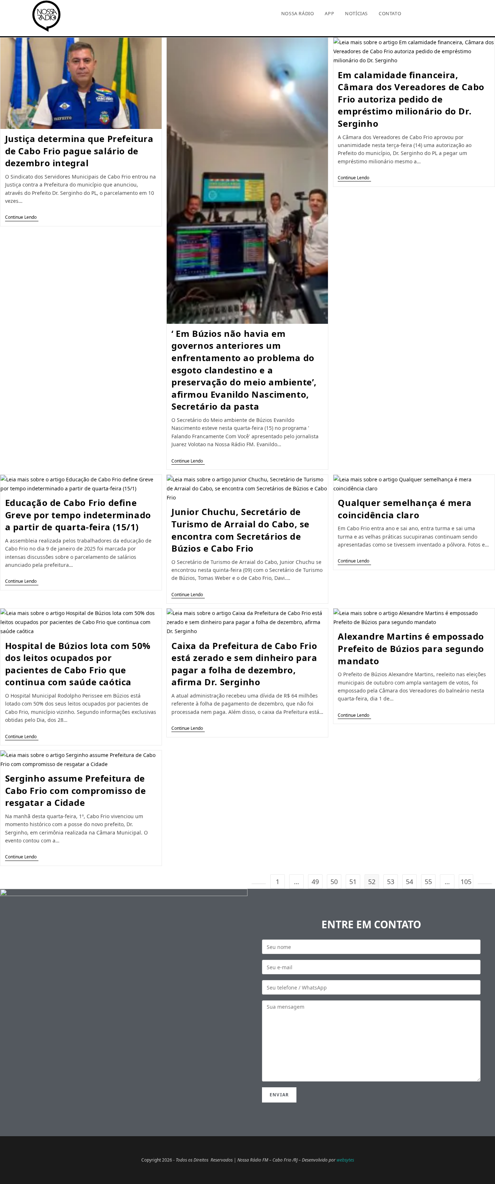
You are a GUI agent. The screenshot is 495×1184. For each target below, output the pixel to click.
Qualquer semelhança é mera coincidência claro (405, 509)
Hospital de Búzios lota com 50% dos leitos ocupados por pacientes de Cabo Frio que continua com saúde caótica (78, 664)
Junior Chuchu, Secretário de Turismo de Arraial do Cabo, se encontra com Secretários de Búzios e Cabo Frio (240, 530)
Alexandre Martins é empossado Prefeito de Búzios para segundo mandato (411, 648)
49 (315, 881)
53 (390, 881)
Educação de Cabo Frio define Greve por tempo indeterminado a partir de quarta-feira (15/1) (78, 515)
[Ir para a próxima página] (485, 883)
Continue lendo (21, 217)
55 (428, 881)
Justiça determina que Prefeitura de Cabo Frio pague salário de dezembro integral (79, 151)
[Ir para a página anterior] (258, 883)
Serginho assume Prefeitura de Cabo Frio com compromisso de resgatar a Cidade (75, 790)
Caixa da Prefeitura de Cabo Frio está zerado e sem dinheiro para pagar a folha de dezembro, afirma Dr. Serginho (244, 664)
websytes (345, 1160)
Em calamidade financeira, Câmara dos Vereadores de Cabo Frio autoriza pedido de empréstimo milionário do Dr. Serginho (411, 99)
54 (409, 881)
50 (334, 881)
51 (353, 881)
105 (466, 881)
